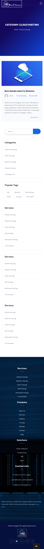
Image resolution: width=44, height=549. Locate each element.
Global (9, 197)
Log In (22, 460)
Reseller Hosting (10, 162)
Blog (22, 434)
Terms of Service (22, 449)
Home (16, 29)
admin (11, 96)
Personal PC (30, 197)
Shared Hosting (10, 168)
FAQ (22, 456)
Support (22, 419)
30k (8, 192)
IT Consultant (9, 246)
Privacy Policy (22, 453)
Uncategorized (10, 174)
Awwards (17, 192)
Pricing (21, 423)
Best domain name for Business (19, 91)
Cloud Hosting (22, 96)
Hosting (18, 197)
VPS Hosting (9, 233)
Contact (22, 430)
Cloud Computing (11, 149)
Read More (34, 117)
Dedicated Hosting (11, 239)
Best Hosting (29, 192)
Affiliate (22, 426)
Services (22, 415)
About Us (22, 411)
